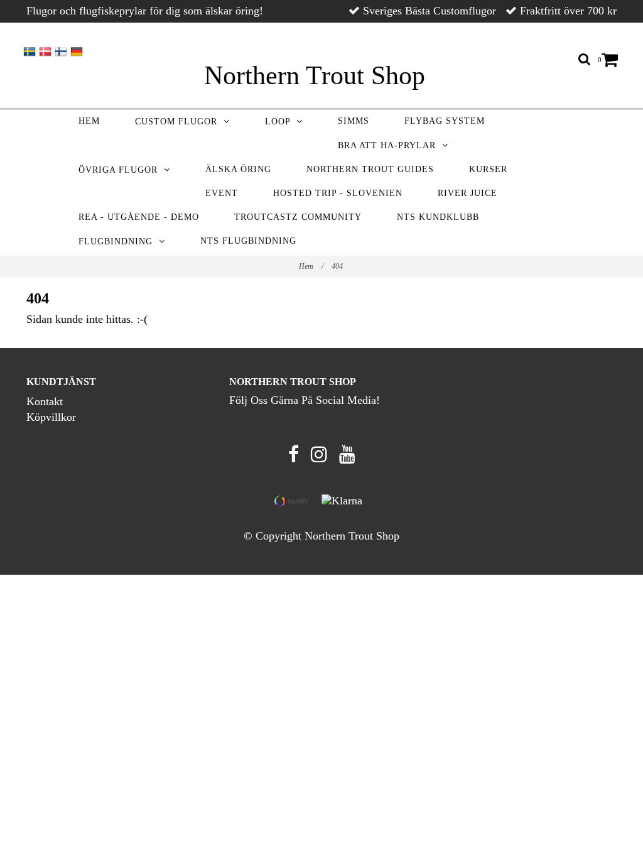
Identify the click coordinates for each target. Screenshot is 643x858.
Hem (89, 121)
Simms (353, 121)
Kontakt (44, 401)
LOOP (280, 121)
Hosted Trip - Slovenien (338, 193)
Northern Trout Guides (370, 169)
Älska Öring (238, 169)
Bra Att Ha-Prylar (390, 145)
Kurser (488, 169)
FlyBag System (444, 121)
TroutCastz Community (298, 217)
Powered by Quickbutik (322, 550)
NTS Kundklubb (438, 217)
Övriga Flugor (121, 170)
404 (338, 266)
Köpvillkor (51, 417)
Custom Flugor (179, 121)
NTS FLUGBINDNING (248, 241)
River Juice (467, 193)
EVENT (221, 193)
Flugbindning (118, 241)
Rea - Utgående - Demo (138, 217)
